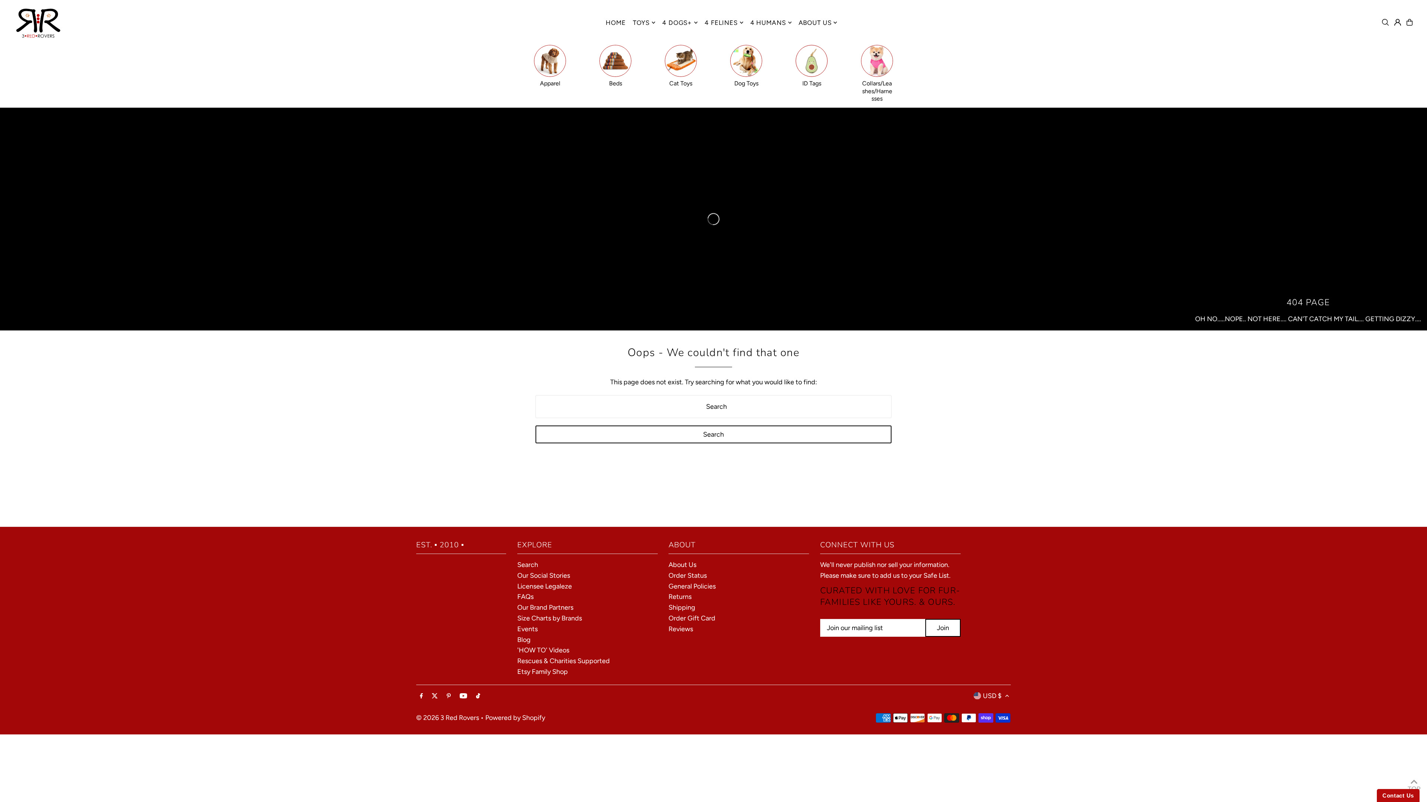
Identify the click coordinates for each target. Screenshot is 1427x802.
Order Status (688, 575)
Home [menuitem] (615, 22)
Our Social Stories (543, 575)
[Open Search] (1385, 22)
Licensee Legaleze (544, 586)
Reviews (681, 629)
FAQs (525, 597)
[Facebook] (421, 696)
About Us (682, 565)
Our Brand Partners (545, 607)
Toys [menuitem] (641, 22)
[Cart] (1410, 22)
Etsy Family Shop (542, 672)
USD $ (992, 696)
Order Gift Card (692, 618)
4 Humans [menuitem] (768, 22)
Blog (524, 639)
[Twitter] (435, 696)
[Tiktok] (478, 696)
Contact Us (1398, 795)
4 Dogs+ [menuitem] (677, 22)
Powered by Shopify (515, 717)
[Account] (1397, 22)
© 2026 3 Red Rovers (447, 717)
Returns (680, 597)
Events (527, 629)
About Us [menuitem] (815, 22)
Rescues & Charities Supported (563, 661)
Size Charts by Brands (549, 618)
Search (527, 565)
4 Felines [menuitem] (721, 22)
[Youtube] (463, 696)
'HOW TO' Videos (543, 650)
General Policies (692, 586)
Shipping (682, 607)
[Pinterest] (449, 696)
